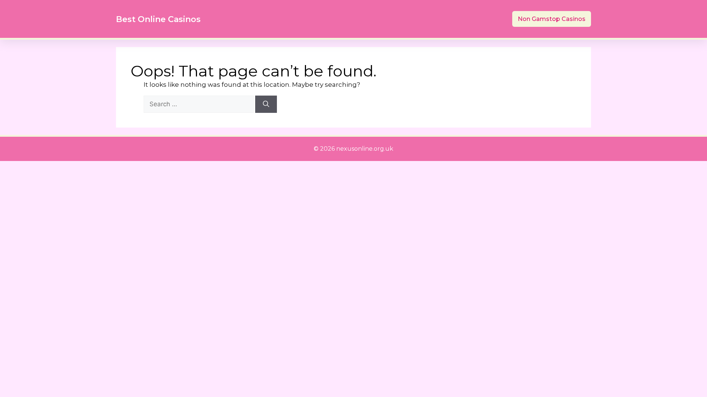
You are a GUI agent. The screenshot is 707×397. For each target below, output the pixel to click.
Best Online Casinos (158, 19)
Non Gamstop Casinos (551, 18)
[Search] (266, 104)
